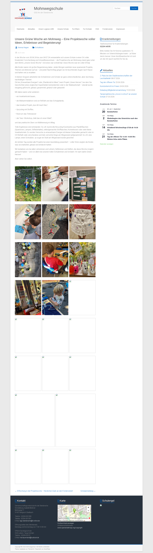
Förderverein (108, 29)
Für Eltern (76, 29)
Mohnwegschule (48, 8)
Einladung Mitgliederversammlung (113, 90)
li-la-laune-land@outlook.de (29, 537)
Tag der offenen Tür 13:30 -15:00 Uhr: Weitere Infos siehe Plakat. (121, 138)
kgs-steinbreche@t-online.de (30, 521)
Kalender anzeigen (106, 144)
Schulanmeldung (88, 491)
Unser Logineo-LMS (46, 29)
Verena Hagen (23, 47)
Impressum (120, 29)
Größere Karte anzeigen (65, 523)
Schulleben (39, 47)
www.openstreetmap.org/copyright (69, 528)
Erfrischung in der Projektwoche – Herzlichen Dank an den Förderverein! (44, 491)
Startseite (20, 29)
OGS (97, 29)
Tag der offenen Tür (107, 82)
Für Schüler (87, 29)
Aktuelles (31, 29)
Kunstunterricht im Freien (109, 86)
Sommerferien (112, 112)
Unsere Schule (63, 29)
